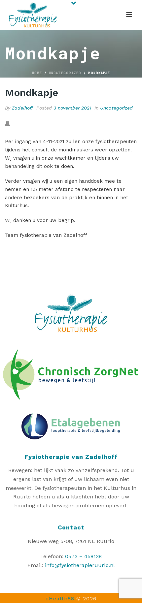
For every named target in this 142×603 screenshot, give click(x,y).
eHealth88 (60, 598)
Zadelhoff (22, 108)
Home (37, 73)
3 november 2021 (72, 108)
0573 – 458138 (83, 556)
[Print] (11, 123)
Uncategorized (65, 73)
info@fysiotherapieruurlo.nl (80, 565)
